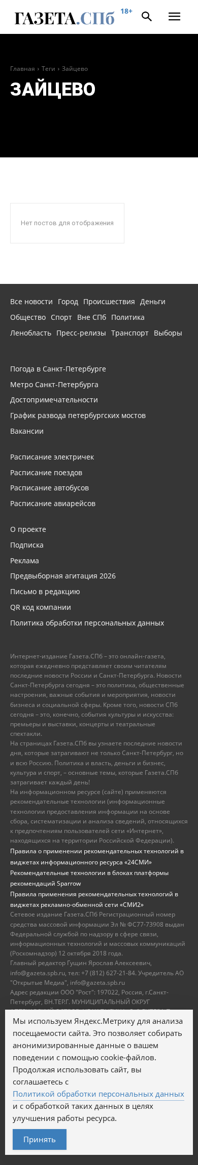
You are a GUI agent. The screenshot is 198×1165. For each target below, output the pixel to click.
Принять (39, 1139)
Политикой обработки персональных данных (98, 1094)
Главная (22, 68)
